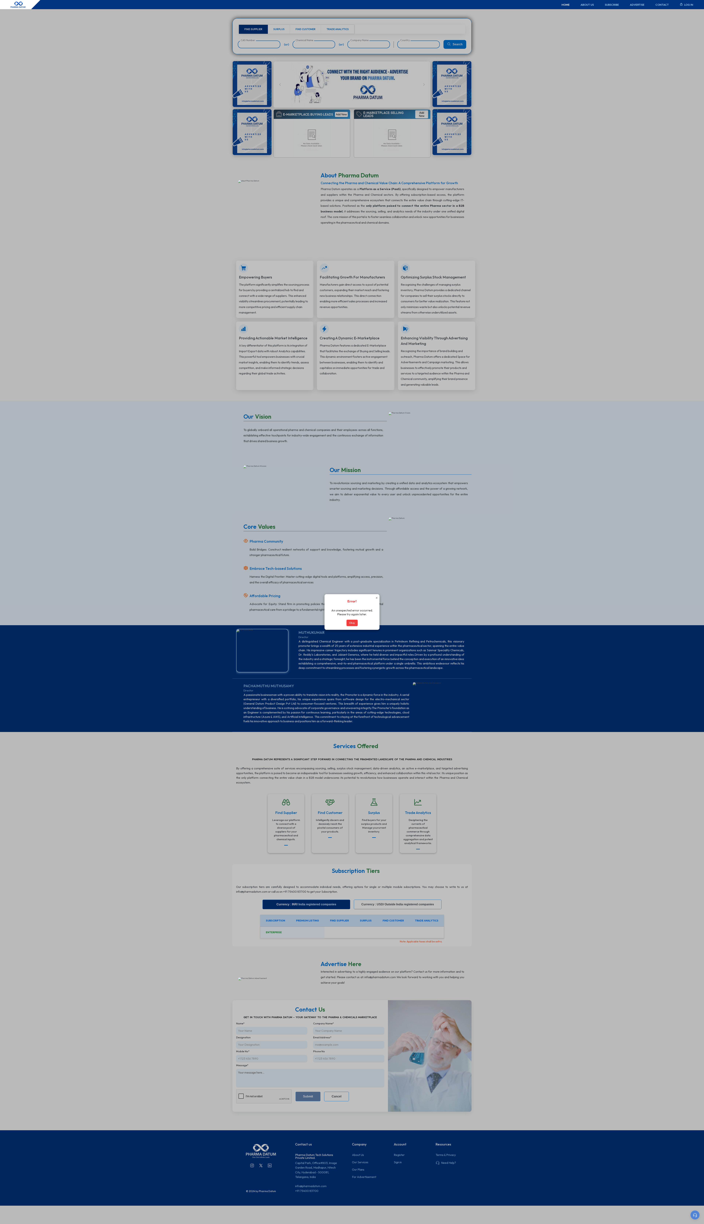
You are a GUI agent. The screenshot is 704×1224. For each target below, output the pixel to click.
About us (587, 4)
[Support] (695, 1215)
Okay (352, 623)
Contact (662, 4)
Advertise (637, 4)
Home (566, 4)
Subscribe (612, 4)
